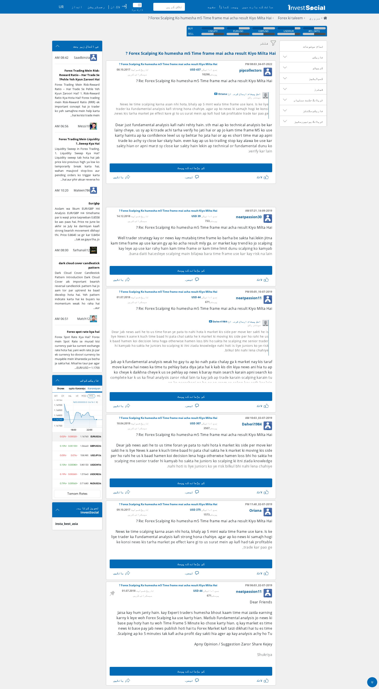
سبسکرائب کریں (137, 74)
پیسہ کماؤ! (229, 6)
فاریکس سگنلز (313, 111)
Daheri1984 (252, 424)
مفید (211, 6)
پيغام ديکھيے (215, 94)
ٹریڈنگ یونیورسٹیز (308, 122)
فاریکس (318, 57)
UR (61, 6)
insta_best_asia (66, 524)
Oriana (255, 510)
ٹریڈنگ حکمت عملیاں (308, 100)
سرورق (314, 18)
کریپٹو (318, 68)
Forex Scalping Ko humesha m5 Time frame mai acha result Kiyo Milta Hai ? (210, 18)
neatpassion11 (249, 298)
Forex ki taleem (290, 18)
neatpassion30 (249, 216)
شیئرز (318, 89)
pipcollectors (250, 70)
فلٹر (264, 43)
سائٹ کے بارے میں (257, 6)
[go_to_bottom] (372, 682)
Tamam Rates (77, 493)
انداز (77, 6)
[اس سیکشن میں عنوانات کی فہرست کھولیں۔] (285, 56)
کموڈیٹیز (316, 79)
